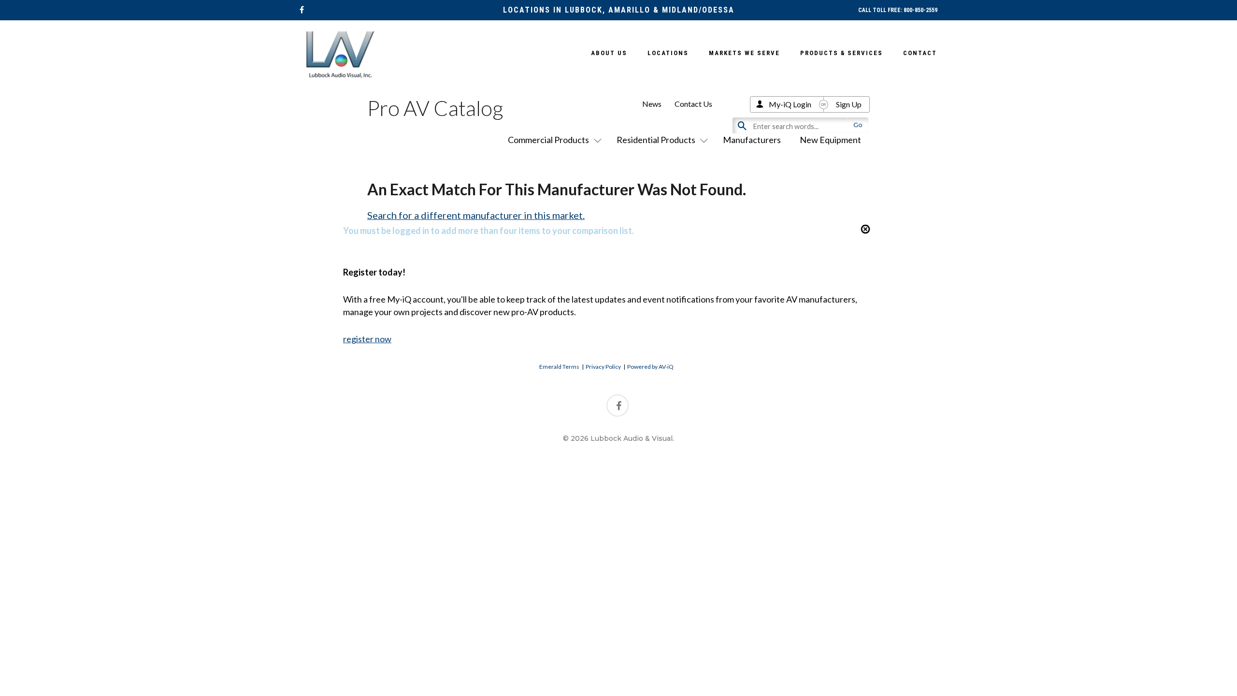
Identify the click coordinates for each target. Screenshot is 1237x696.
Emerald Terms (559, 366)
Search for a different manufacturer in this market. (476, 215)
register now (367, 339)
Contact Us (693, 103)
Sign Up (849, 104)
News (652, 103)
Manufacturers (752, 139)
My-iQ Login (790, 104)
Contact (920, 53)
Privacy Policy (603, 366)
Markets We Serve (744, 53)
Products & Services (841, 53)
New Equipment (830, 139)
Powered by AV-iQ (650, 366)
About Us (609, 53)
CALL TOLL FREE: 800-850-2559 (897, 10)
